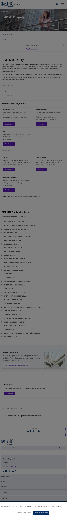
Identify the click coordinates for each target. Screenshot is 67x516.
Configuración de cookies (24, 512)
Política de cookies (51, 508)
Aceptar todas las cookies (41, 512)
